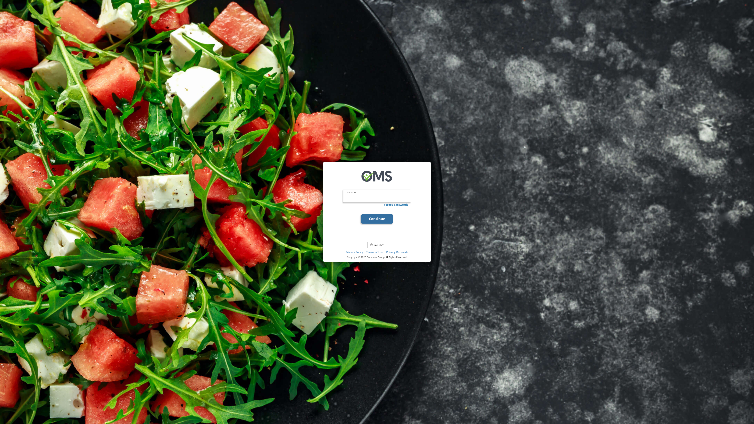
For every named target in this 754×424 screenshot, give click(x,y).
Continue (377, 219)
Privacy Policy (354, 252)
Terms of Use (374, 252)
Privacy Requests (397, 252)
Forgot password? (396, 205)
